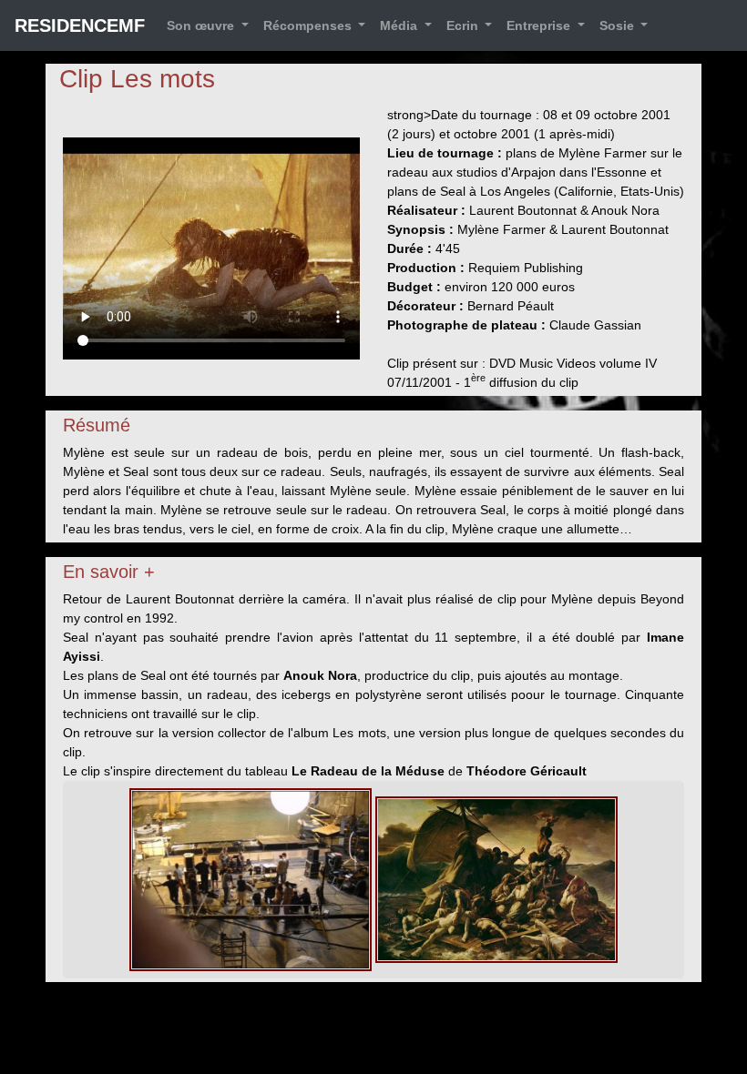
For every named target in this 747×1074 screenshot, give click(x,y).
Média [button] (400, 25)
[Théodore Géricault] (496, 878)
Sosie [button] (618, 25)
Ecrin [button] (464, 25)
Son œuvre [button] (202, 25)
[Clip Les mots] (250, 878)
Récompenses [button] (309, 25)
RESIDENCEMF (80, 25)
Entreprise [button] (540, 25)
